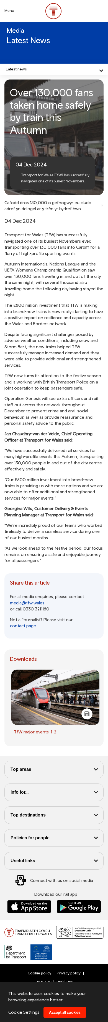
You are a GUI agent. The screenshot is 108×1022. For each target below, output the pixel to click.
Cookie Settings (23, 1012)
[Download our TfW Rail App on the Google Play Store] (79, 906)
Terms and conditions (54, 981)
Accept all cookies (65, 1012)
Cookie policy (39, 973)
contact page (23, 625)
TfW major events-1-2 (35, 731)
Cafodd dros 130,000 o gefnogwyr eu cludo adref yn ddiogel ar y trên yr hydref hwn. (47, 205)
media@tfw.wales (27, 602)
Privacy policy (69, 973)
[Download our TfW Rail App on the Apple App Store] (29, 906)
